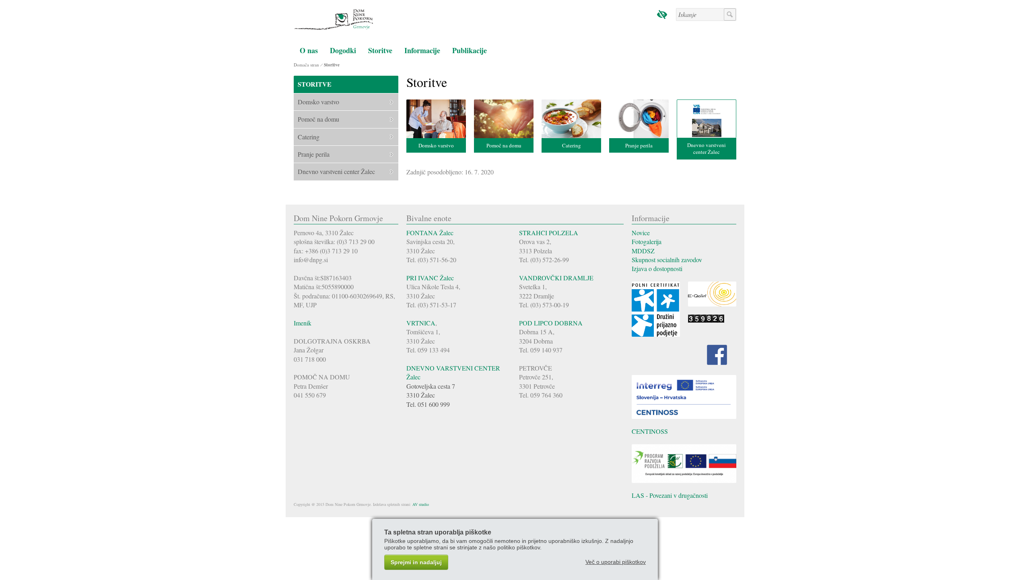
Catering (571, 145)
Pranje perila (639, 145)
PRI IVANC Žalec (430, 277)
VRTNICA (420, 323)
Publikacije (469, 50)
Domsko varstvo (436, 145)
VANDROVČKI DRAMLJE (556, 277)
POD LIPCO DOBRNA (551, 323)
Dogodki (343, 50)
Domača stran (306, 65)
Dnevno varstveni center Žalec (706, 148)
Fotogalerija (646, 241)
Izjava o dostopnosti (657, 268)
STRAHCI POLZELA (548, 232)
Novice (641, 232)
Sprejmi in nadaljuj (416, 562)
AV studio (420, 504)
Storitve (380, 50)
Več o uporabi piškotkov (615, 562)
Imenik (302, 323)
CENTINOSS (650, 431)
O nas (309, 50)
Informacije (422, 50)
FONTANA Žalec (429, 232)
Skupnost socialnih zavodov (667, 259)
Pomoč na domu (503, 145)
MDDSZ (643, 250)
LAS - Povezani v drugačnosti (670, 495)
